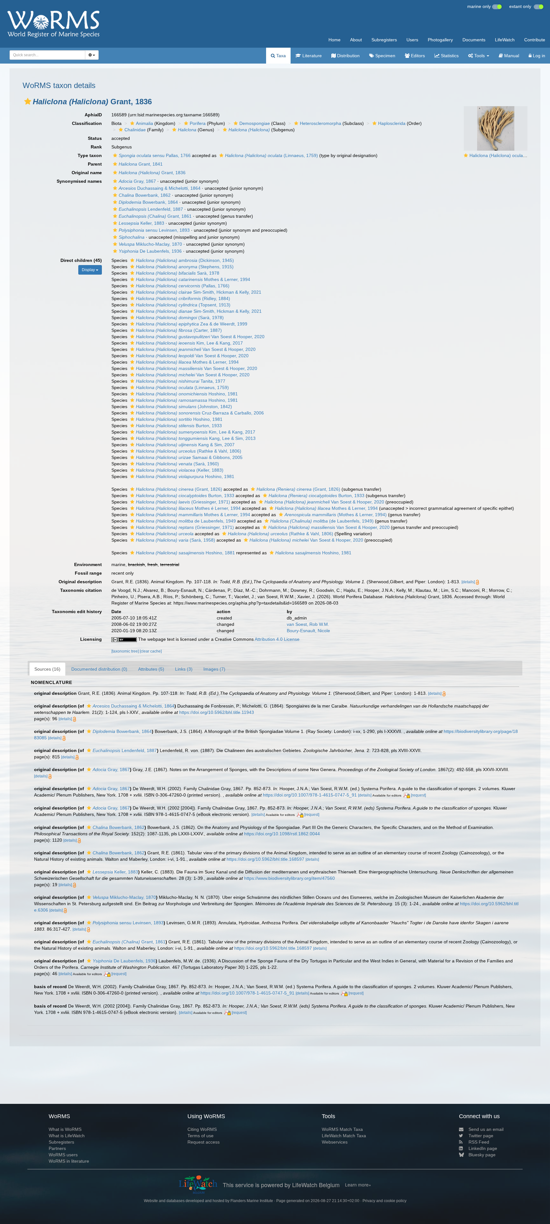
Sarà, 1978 (177, 273)
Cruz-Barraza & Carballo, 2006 (200, 412)
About (356, 39)
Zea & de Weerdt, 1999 (191, 323)
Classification (87, 123)
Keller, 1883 (141, 223)
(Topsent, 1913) (183, 304)
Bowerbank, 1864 (148, 202)
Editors (417, 55)
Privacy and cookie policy (384, 1201)
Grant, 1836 (152, 172)
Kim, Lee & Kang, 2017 (189, 342)
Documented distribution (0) (99, 669)
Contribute (534, 39)
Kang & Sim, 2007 (185, 444)
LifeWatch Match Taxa (344, 1135)
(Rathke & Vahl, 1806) (188, 451)
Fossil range (88, 573)
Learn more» (358, 1185)
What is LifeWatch (67, 1135)
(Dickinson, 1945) (185, 260)
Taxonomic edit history (77, 611)
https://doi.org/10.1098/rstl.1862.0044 (282, 833)
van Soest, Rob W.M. (308, 624)
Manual (511, 55)
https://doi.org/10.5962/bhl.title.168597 (265, 859)
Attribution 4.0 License (277, 639)
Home (334, 39)
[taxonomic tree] (125, 651)
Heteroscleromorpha (320, 123)
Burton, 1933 (179, 425)
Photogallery (440, 39)
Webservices (335, 1142)
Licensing (91, 639)
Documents (473, 39)
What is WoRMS (65, 1129)
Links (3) (184, 669)
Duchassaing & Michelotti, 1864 (160, 188)
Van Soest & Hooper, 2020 (200, 336)
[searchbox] (45, 55)
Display (89, 270)
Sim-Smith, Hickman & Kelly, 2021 (198, 292)
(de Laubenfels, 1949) (322, 520)
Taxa (280, 55)
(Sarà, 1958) (175, 540)
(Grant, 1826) (179, 489)
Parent (95, 164)
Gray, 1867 (137, 181)
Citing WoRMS (202, 1129)
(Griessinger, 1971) (183, 501)
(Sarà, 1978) (180, 317)
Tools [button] (479, 55)
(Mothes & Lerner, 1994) (336, 514)
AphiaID (93, 114)
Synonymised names (79, 181)
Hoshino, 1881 (185, 552)
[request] (418, 795)
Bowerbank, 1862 (145, 195)
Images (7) (214, 669)
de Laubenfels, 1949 (186, 520)
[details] (468, 582)
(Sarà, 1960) (177, 463)
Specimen (384, 55)
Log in (538, 55)
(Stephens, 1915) (185, 266)
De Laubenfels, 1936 (150, 251)
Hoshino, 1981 (187, 393)
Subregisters (384, 39)
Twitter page (481, 1135)
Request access (203, 1142)
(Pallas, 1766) (182, 285)
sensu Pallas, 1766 (155, 155)
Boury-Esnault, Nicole (308, 630)
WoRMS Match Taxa (342, 1129)
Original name (87, 172)
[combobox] (47, 55)
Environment (88, 564)
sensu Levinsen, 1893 (154, 230)
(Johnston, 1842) (184, 406)
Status (95, 138)
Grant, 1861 (155, 216)
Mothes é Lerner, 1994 (188, 508)
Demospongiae (254, 123)
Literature (311, 55)
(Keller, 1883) (179, 470)
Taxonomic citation (81, 590)
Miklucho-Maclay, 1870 (150, 244)
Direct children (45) (81, 260)
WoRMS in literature (69, 1161)
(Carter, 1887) (179, 330)
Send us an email (486, 1129)
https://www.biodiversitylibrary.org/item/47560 (289, 878)
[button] (28, 101)
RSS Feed (479, 1142)
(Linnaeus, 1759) (271, 155)
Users (412, 39)
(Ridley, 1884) (183, 298)
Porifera (198, 123)
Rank (96, 146)
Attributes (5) (151, 669)
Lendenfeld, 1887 (151, 209)
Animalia (144, 123)
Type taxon (90, 155)
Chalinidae (135, 129)
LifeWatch (505, 39)
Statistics (449, 55)
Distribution (348, 55)
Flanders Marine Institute (251, 1201)
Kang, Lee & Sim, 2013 (196, 438)
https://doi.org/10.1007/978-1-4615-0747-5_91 (310, 794)
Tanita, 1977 (180, 381)
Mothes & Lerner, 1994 (193, 279)
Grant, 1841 (141, 164)
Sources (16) (47, 669)
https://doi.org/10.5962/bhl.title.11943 (216, 712)
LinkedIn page (483, 1148)
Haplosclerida (391, 123)
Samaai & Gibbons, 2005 (189, 457)
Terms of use (200, 1135)
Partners (57, 1148)
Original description (80, 581)
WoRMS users (63, 1154)
